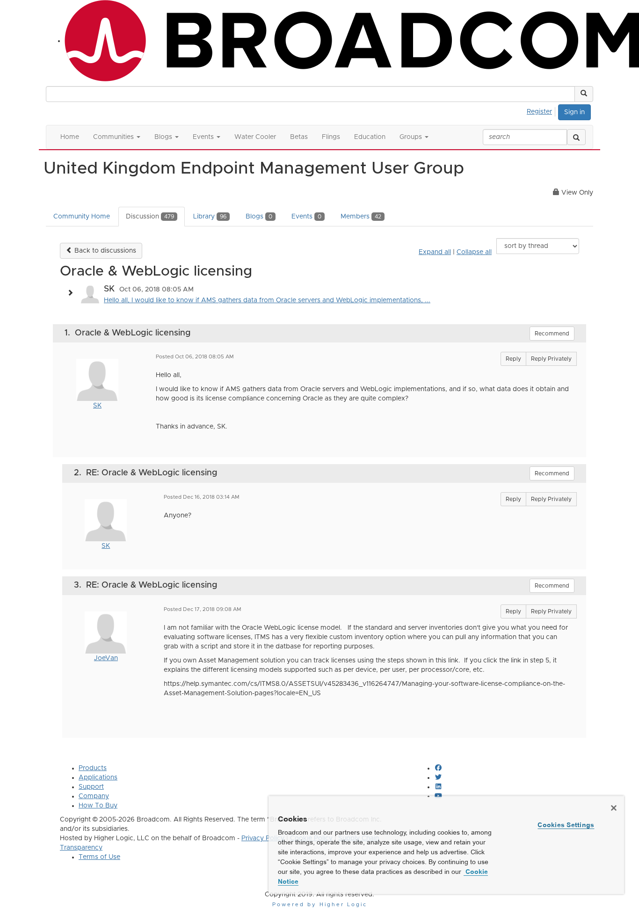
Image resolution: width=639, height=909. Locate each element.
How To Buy (98, 805)
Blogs (259, 216)
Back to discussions (104, 250)
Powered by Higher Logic (319, 904)
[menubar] (542, 110)
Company (94, 796)
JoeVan (106, 658)
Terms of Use (99, 857)
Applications (98, 777)
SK (97, 405)
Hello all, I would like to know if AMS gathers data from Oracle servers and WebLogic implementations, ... (267, 300)
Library (209, 216)
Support (91, 787)
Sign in (574, 112)
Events (306, 216)
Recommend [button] (552, 333)
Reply (513, 359)
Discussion (150, 216)
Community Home (81, 216)
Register (539, 112)
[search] (576, 137)
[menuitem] (542, 110)
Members (361, 216)
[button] (583, 94)
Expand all (435, 252)
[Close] (614, 808)
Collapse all (474, 252)
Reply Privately (551, 359)
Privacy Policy (262, 838)
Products (93, 768)
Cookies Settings (565, 825)
